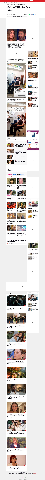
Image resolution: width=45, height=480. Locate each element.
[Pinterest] (21, 477)
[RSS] (27, 477)
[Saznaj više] (37, 50)
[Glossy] (22, 474)
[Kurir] (11, 474)
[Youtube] (24, 477)
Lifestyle (11, 4)
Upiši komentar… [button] (11, 243)
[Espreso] (16, 474)
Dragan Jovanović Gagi (10, 170)
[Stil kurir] (20, 474)
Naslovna (8, 4)
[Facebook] (17, 477)
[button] (25, 14)
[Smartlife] (25, 474)
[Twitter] (19, 477)
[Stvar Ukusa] (34, 474)
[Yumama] (30, 474)
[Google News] (25, 477)
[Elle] (18, 474)
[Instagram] (22, 477)
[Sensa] (27, 474)
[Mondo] (13, 474)
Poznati (14, 4)
